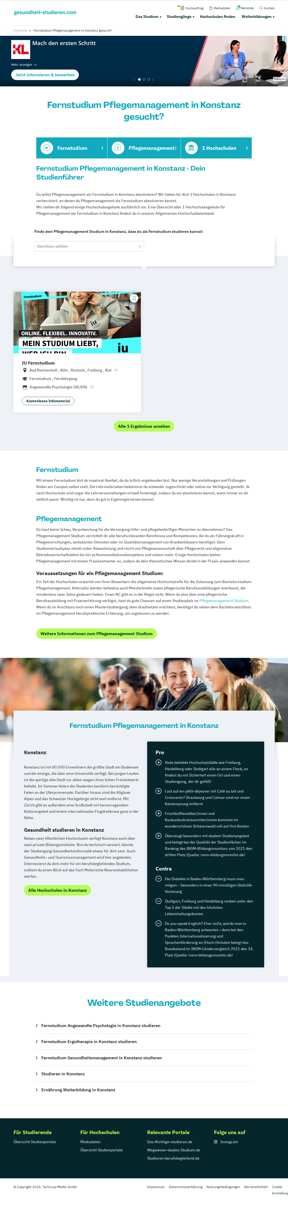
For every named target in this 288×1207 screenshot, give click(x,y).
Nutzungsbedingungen (223, 1187)
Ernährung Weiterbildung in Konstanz (78, 1090)
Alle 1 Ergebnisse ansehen (144, 426)
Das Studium (147, 16)
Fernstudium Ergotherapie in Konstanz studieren (89, 1041)
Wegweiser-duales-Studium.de (173, 1150)
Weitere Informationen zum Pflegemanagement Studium (96, 633)
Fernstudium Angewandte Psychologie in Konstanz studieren (100, 1025)
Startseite (20, 30)
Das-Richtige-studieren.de (169, 1141)
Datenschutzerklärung (185, 1187)
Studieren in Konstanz (63, 1074)
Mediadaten (90, 1141)
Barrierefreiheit (256, 1187)
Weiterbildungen (257, 16)
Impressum (156, 1187)
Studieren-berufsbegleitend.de (173, 1158)
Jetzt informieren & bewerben (45, 75)
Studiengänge (179, 16)
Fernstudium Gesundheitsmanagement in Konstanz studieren (101, 1058)
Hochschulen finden (217, 16)
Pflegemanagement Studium (223, 600)
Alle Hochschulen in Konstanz (57, 890)
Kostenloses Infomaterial (48, 401)
